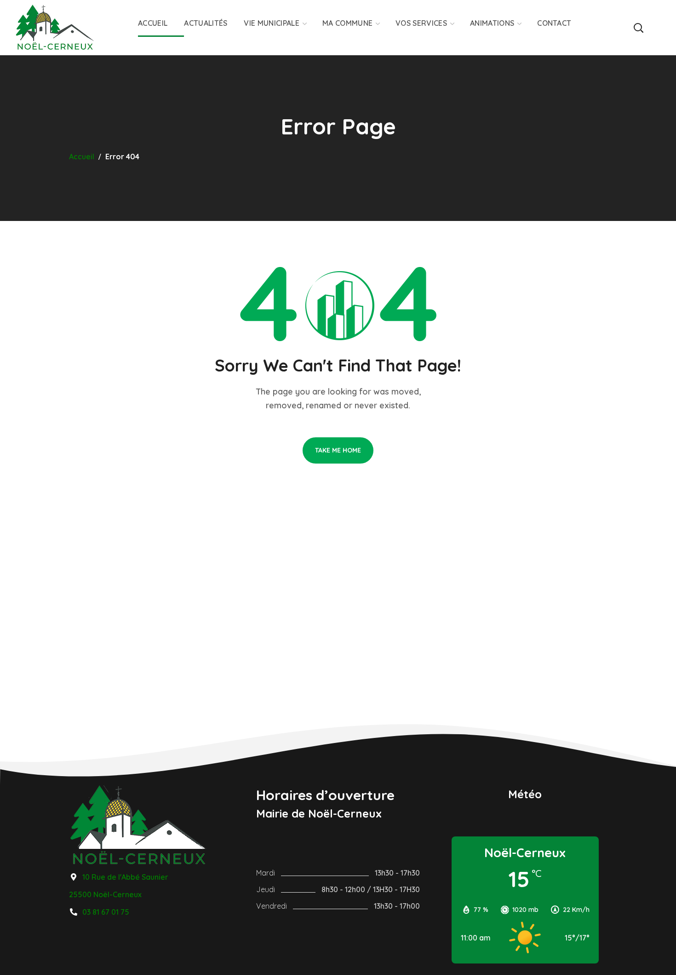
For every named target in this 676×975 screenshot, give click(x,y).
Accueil (81, 156)
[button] (638, 27)
